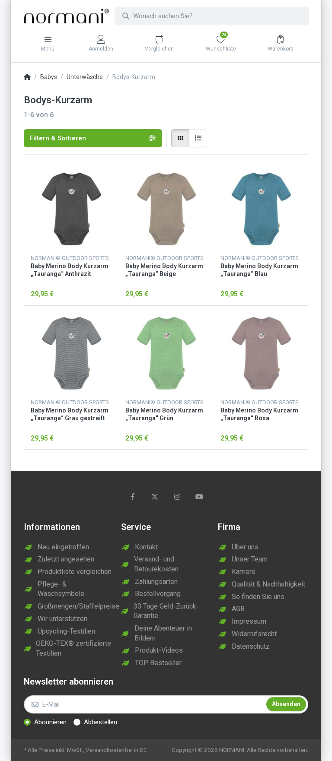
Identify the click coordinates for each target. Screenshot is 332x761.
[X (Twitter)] (154, 496)
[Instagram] (177, 496)
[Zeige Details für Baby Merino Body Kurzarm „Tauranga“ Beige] (165, 208)
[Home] (27, 77)
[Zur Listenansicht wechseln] (198, 138)
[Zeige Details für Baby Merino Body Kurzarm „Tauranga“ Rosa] (260, 353)
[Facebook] (132, 496)
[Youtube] (199, 496)
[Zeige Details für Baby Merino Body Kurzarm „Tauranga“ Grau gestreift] (71, 353)
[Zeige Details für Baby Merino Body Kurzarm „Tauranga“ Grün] (165, 353)
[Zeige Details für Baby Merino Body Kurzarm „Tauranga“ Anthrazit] (71, 208)
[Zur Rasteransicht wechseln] (180, 138)
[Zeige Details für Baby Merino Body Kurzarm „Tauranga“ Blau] (260, 208)
